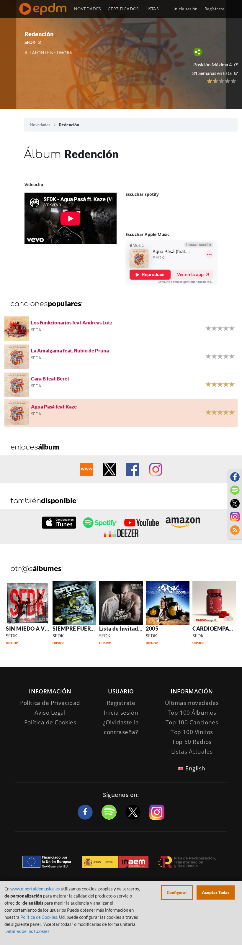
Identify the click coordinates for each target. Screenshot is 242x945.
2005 (152, 628)
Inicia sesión (185, 8)
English (195, 768)
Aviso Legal (50, 712)
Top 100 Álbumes (192, 712)
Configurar (177, 892)
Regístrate (214, 8)
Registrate (121, 703)
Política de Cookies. (39, 917)
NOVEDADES (87, 8)
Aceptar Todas (215, 892)
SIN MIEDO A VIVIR (31, 628)
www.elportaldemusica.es (35, 888)
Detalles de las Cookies (27, 931)
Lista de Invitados (121, 628)
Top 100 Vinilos (192, 732)
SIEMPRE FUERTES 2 (78, 628)
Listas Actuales (192, 751)
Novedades (40, 124)
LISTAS (152, 8)
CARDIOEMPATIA (215, 628)
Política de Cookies (50, 722)
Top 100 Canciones (192, 722)
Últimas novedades (192, 703)
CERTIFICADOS (123, 8)
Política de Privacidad (50, 703)
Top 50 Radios (191, 742)
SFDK (29, 42)
